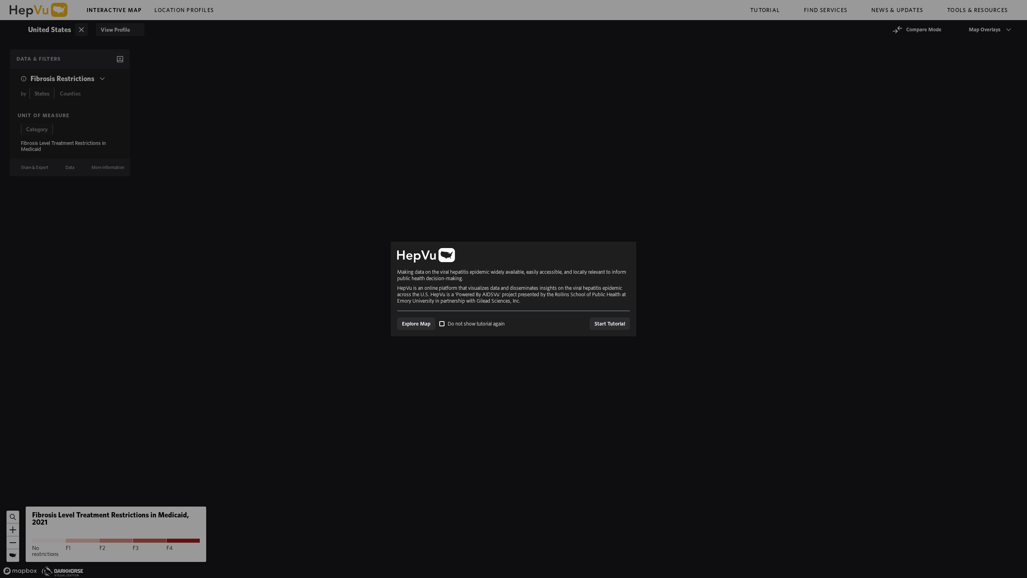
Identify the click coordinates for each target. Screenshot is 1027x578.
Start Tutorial (610, 324)
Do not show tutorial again (476, 324)
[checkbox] (441, 323)
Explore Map (416, 324)
